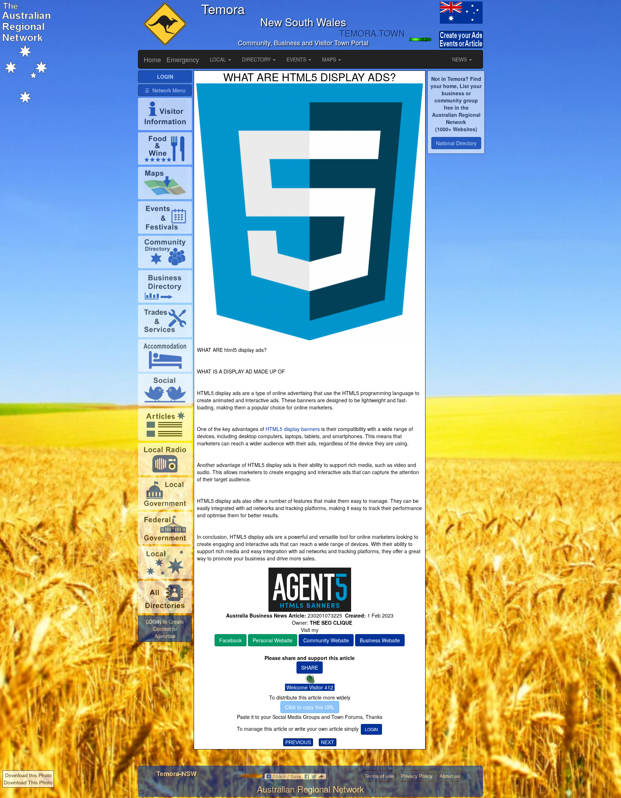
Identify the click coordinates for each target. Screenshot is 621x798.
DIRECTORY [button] (257, 59)
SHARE (309, 667)
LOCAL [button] (218, 59)
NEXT (327, 742)
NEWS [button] (460, 59)
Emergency (182, 59)
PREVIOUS (298, 742)
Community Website (326, 640)
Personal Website (273, 640)
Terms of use (379, 776)
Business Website (380, 640)
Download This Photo (28, 782)
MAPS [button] (329, 59)
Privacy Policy (416, 776)
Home (152, 59)
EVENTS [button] (297, 59)
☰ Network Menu (165, 90)
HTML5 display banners (293, 428)
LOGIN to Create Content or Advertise (165, 628)
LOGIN (371, 729)
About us (450, 776)
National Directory (456, 143)
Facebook (230, 640)
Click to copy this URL (310, 707)
